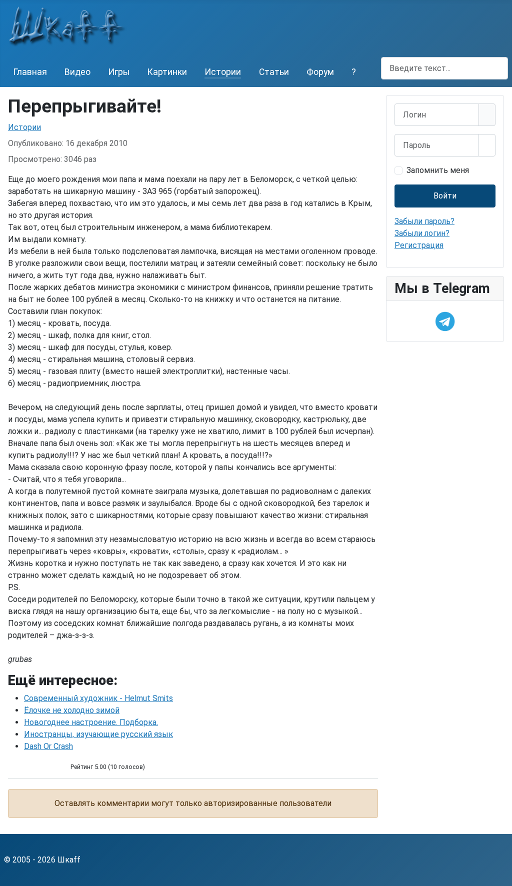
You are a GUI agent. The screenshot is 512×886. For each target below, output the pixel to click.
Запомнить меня (437, 170)
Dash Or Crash (48, 746)
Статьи (274, 72)
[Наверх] (499, 873)
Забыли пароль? (424, 221)
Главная (30, 72)
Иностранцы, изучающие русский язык (98, 734)
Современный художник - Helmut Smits (98, 698)
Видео (77, 72)
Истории (222, 72)
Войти (445, 195)
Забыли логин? (422, 233)
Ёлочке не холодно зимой (72, 710)
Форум (320, 72)
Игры (119, 72)
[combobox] (444, 68)
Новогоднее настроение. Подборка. (91, 722)
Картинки (167, 72)
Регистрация (419, 245)
